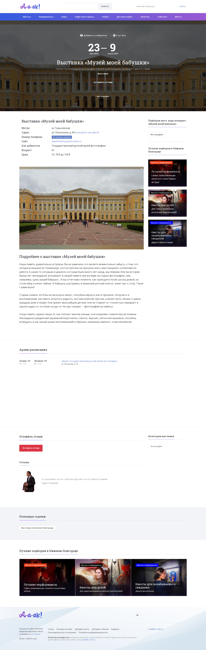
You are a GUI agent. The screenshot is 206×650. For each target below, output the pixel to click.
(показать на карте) (87, 132)
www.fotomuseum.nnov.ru (66, 141)
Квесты (27, 16)
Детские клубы (125, 16)
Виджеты (115, 629)
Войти (183, 6)
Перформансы (46, 16)
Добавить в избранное (95, 35)
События (162, 16)
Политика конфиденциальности (93, 632)
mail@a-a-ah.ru (88, 639)
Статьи (51, 629)
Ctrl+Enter (34, 634)
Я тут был (121, 35)
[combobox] (81, 6)
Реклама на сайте (64, 629)
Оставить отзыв (103, 82)
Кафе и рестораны (84, 16)
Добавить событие (100, 629)
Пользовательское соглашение (62, 632)
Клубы (105, 16)
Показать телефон (63, 137)
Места (178, 16)
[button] (141, 169)
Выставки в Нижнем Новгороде (37, 527)
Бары (64, 16)
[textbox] (82, 4)
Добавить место (82, 629)
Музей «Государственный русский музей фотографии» (89, 361)
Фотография (103, 96)
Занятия (145, 16)
